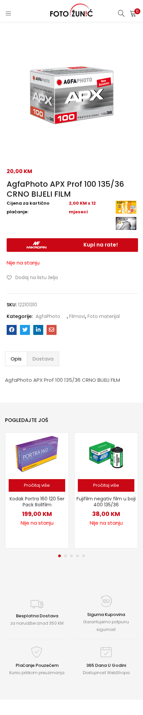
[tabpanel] (37, 490)
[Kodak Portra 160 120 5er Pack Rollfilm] (37, 453)
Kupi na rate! (100, 244)
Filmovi (77, 316)
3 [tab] (71, 556)
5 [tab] (83, 556)
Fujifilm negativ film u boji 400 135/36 (106, 502)
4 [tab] (77, 556)
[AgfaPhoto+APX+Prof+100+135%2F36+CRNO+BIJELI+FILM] (25, 330)
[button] (133, 13)
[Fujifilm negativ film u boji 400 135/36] (106, 453)
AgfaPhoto (48, 316)
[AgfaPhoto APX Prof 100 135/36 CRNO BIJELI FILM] (12, 330)
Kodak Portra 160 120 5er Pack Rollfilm (37, 502)
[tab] (16, 359)
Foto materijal (103, 316)
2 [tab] (65, 556)
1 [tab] (59, 556)
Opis (16, 358)
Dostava (43, 358)
